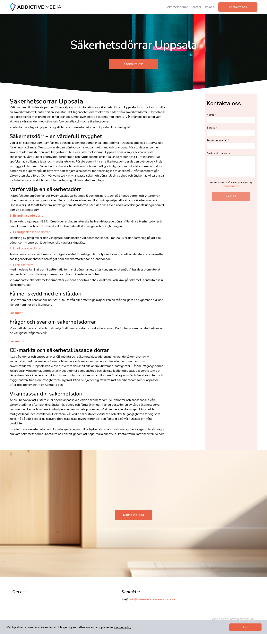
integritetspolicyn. (231, 186)
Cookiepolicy (122, 627)
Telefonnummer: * (218, 140)
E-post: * (212, 127)
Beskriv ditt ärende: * (220, 153)
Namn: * (211, 115)
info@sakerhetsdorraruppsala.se (152, 599)
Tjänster (195, 7)
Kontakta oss (238, 7)
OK (245, 627)
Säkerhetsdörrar (177, 7)
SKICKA (231, 196)
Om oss (208, 7)
